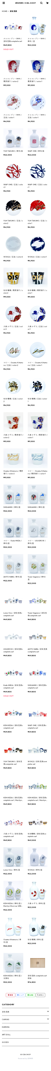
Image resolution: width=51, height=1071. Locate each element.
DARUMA (6, 1027)
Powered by (23, 1058)
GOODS (5, 1042)
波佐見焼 (5, 1012)
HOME (4, 11)
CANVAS (5, 1019)
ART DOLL (6, 1034)
